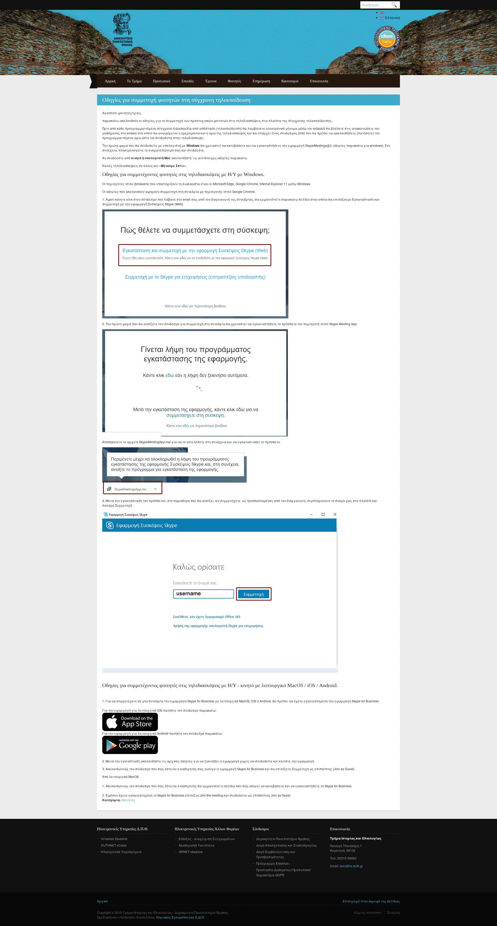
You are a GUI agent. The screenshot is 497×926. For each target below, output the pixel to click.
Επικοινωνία (319, 81)
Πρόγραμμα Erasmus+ (273, 863)
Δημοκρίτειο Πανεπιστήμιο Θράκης (283, 838)
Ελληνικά (392, 17)
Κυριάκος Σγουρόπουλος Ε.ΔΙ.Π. (180, 917)
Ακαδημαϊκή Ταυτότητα (196, 845)
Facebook (255, 882)
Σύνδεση (393, 912)
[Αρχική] (123, 29)
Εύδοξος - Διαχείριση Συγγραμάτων (207, 838)
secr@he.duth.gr (351, 866)
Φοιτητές (234, 81)
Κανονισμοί (289, 81)
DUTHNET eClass (114, 845)
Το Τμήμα (134, 81)
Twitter (263, 882)
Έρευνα (210, 81)
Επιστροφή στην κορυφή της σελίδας (371, 901)
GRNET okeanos (190, 851)
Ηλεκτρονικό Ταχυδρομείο (121, 851)
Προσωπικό (161, 81)
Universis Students (114, 838)
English (390, 12)
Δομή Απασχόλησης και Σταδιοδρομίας (286, 845)
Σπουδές (187, 81)
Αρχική (110, 81)
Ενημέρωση (261, 81)
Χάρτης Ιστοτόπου (368, 912)
